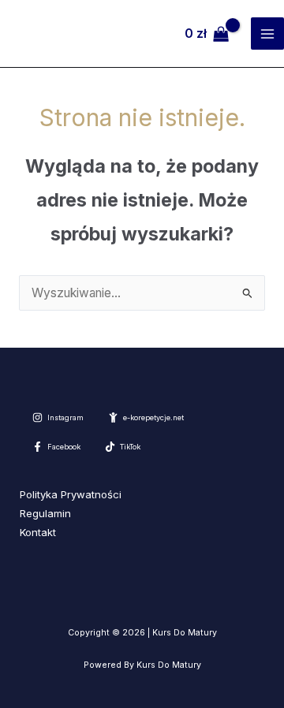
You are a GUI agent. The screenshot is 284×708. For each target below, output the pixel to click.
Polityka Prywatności (70, 494)
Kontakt (38, 532)
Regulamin (45, 513)
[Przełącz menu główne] (267, 33)
